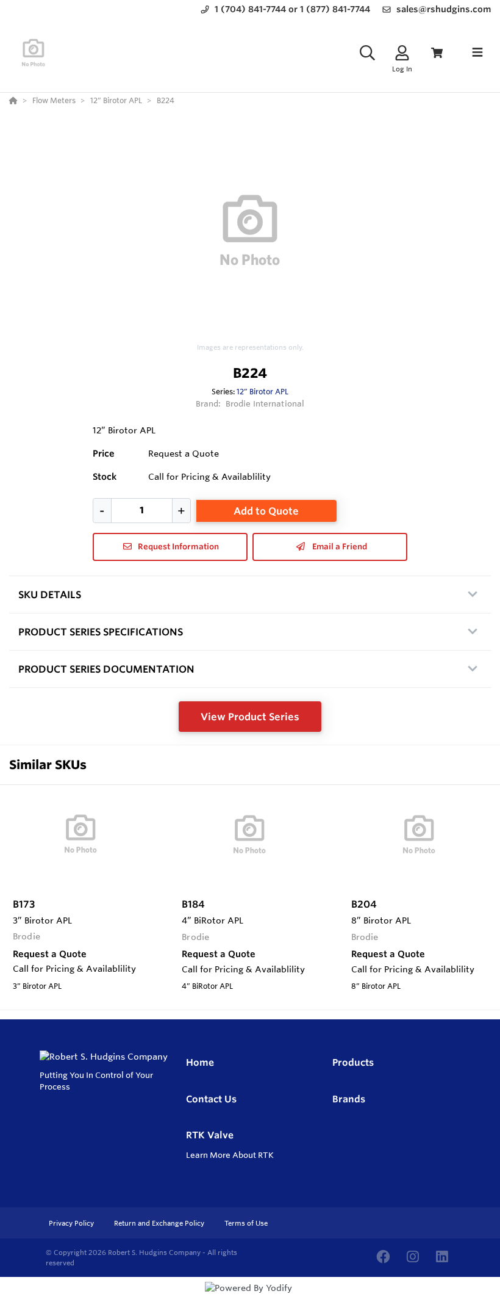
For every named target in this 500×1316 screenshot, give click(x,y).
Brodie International (265, 403)
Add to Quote (266, 511)
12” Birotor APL (262, 391)
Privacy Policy (72, 1223)
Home (200, 1062)
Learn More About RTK (230, 1155)
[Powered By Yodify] (250, 1299)
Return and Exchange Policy (160, 1223)
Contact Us (211, 1099)
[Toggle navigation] (477, 52)
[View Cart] (437, 52)
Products (353, 1062)
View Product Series (250, 716)
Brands (348, 1099)
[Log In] (402, 52)
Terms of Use (246, 1223)
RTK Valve (210, 1135)
